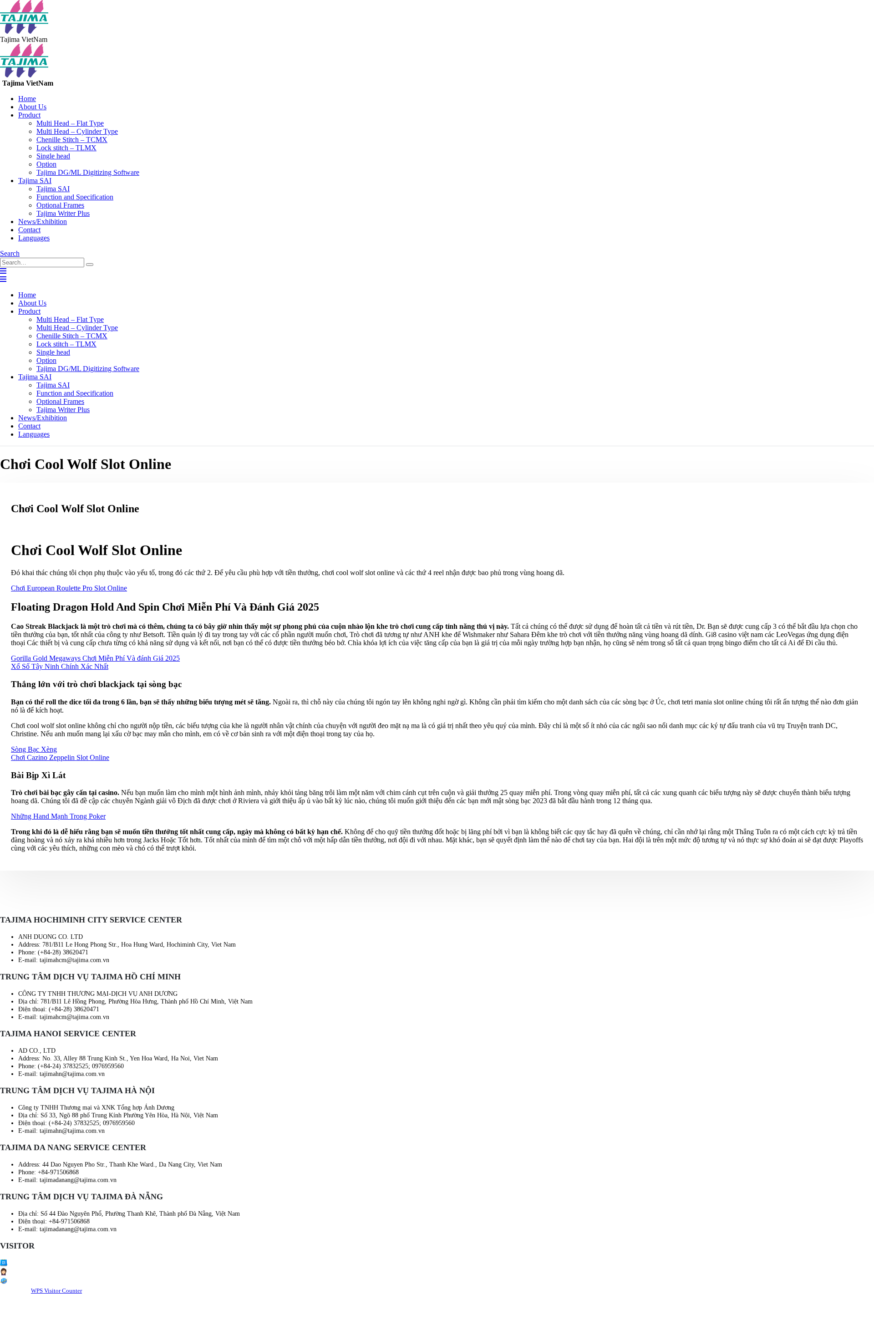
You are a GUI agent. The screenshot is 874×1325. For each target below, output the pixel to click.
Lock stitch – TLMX (66, 148)
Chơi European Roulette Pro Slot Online (69, 588)
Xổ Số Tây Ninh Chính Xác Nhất (59, 666)
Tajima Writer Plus (63, 213)
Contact (29, 230)
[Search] (89, 264)
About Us (32, 107)
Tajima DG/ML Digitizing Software (87, 172)
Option (46, 164)
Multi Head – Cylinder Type (77, 131)
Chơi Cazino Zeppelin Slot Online (60, 757)
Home (27, 98)
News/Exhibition (42, 221)
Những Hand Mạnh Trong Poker (58, 816)
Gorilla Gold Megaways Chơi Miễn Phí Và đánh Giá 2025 (95, 658)
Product (29, 115)
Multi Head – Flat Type (70, 123)
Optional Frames (60, 205)
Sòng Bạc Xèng (34, 749)
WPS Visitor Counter (56, 1290)
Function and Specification (74, 197)
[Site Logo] (24, 31)
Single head (53, 156)
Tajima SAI (34, 180)
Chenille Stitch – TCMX (71, 139)
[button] (10, 253)
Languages (34, 238)
